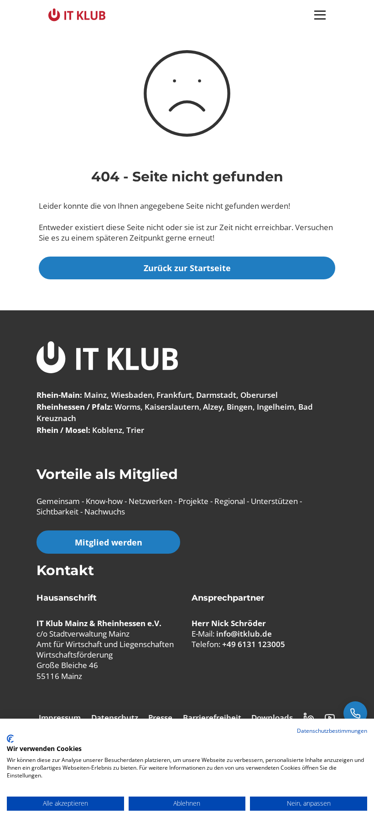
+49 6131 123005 (253, 644)
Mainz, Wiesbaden (118, 395)
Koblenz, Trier (118, 430)
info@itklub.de (244, 633)
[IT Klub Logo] (107, 358)
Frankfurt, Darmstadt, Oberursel (217, 395)
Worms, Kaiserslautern (156, 406)
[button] (320, 15)
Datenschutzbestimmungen (332, 731)
